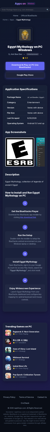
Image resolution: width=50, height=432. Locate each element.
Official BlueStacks (29, 16)
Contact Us (42, 397)
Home (15, 16)
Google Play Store (25, 75)
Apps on (24, 3)
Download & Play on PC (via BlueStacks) (25, 66)
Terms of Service (26, 397)
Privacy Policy (9, 397)
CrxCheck (25, 403)
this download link (28, 217)
